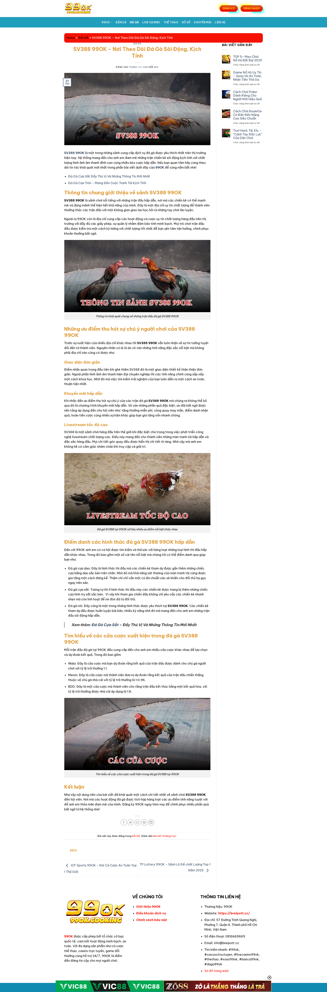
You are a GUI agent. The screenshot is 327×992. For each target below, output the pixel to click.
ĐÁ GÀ (134, 22)
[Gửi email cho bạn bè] (137, 822)
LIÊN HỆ (220, 22)
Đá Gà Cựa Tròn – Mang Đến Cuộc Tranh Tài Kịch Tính (107, 183)
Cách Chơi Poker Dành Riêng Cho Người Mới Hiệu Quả (247, 95)
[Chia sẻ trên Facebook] (124, 822)
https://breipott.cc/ (234, 913)
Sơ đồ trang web (216, 971)
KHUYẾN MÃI (202, 22)
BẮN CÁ (121, 22)
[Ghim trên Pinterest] (144, 822)
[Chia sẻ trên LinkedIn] (151, 822)
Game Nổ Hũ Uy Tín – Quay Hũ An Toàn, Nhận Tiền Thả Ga (247, 76)
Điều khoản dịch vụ (151, 913)
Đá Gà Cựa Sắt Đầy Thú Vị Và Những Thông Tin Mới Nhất (109, 176)
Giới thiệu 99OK (148, 906)
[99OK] (83, 8)
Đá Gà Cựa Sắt (104, 625)
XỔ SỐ (186, 22)
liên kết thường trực (164, 835)
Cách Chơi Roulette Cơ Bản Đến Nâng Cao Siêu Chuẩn (247, 114)
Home (70, 38)
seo (156, 67)
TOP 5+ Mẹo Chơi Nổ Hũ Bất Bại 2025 (247, 58)
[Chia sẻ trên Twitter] (130, 822)
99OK (106, 22)
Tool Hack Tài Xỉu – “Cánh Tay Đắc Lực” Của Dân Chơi (247, 134)
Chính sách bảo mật (151, 920)
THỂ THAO (171, 22)
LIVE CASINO (151, 22)
